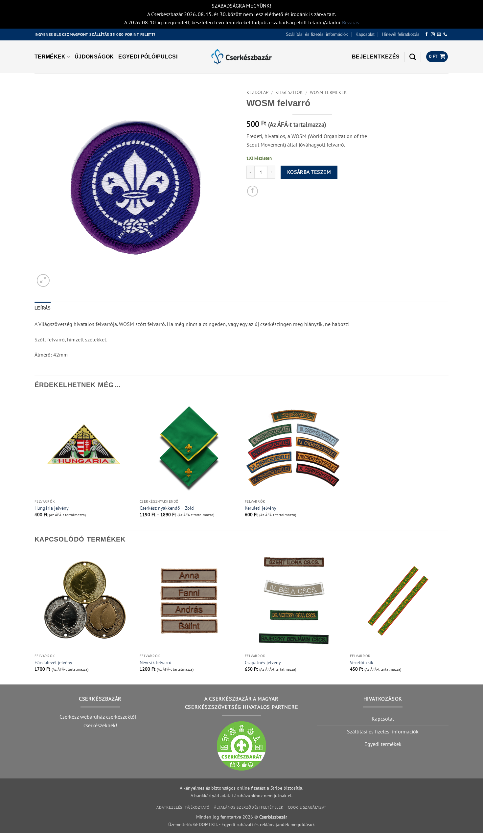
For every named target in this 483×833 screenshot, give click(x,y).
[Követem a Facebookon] (426, 34)
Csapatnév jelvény (263, 662)
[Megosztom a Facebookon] (252, 191)
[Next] (448, 617)
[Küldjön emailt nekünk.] (439, 34)
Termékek (50, 56)
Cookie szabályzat (307, 807)
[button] (376, 57)
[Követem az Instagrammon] (433, 34)
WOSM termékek (328, 92)
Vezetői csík (361, 662)
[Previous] (35, 617)
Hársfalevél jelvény (53, 662)
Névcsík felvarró (156, 662)
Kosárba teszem (309, 172)
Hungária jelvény (51, 508)
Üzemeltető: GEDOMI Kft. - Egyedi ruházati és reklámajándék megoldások (241, 824)
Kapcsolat (365, 34)
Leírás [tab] (42, 308)
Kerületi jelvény (260, 508)
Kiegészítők (289, 92)
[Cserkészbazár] (241, 56)
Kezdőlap (257, 92)
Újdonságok (94, 56)
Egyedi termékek (383, 744)
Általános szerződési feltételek (248, 807)
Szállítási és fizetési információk (317, 34)
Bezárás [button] (350, 22)
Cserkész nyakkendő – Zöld (167, 508)
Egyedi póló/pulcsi (147, 56)
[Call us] (445, 34)
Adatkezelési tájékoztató (183, 807)
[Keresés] (412, 57)
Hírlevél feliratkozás (401, 34)
